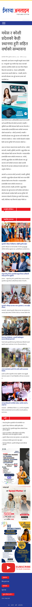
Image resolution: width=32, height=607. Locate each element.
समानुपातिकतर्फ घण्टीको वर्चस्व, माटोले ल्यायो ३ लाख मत (15, 404)
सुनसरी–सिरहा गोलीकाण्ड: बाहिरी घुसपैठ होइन (14, 244)
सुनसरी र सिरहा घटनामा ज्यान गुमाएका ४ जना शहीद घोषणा (16, 307)
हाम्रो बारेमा (20, 605)
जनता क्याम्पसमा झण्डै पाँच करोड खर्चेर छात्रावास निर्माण (15, 370)
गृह (9, 605)
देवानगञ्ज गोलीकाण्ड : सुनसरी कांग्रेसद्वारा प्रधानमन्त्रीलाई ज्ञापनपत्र (13, 338)
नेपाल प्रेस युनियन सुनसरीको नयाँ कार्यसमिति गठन (14, 423)
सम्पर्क (12, 605)
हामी (16, 605)
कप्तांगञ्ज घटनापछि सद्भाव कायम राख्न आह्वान (12, 440)
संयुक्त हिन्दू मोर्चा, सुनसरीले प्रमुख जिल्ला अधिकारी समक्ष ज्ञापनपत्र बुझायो (15, 275)
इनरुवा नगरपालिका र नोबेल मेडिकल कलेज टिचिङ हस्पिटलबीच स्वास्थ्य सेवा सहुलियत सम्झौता (14, 433)
